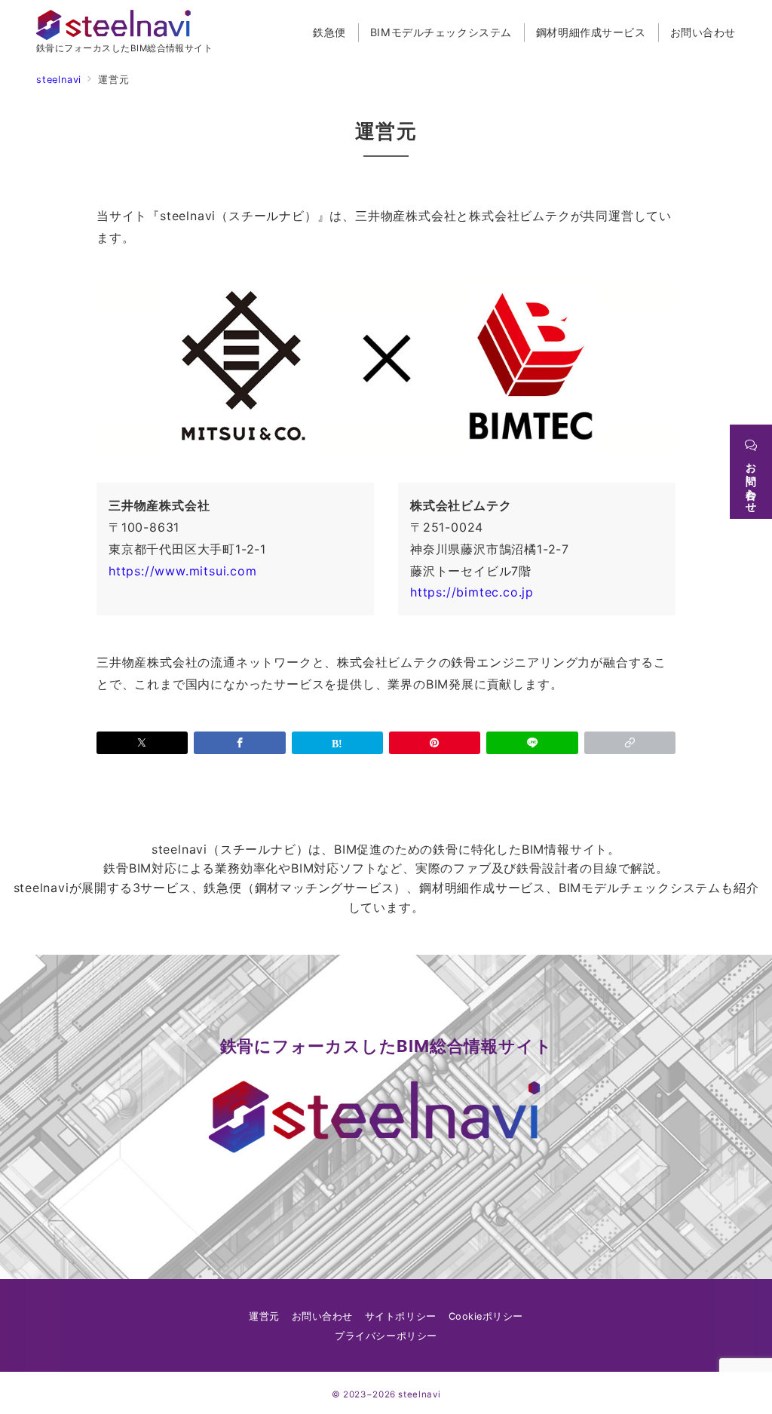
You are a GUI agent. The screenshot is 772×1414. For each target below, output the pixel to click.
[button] (630, 743)
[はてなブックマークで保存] (337, 743)
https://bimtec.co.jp (472, 592)
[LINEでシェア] (531, 743)
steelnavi (419, 1394)
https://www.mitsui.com (183, 570)
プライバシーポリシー (386, 1336)
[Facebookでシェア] (239, 743)
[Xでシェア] (142, 743)
